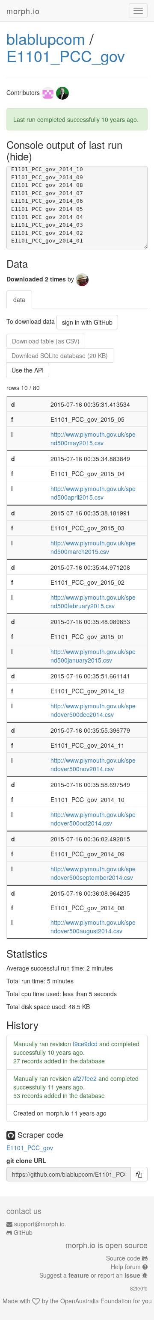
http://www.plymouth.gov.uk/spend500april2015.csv (93, 492)
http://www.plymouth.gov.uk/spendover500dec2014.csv (93, 710)
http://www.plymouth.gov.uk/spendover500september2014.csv (93, 873)
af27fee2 (85, 1078)
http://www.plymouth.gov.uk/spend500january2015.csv (93, 655)
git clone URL (26, 1160)
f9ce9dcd (85, 1043)
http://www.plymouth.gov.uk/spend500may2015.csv (93, 438)
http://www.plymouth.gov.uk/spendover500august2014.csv (93, 926)
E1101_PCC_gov (65, 55)
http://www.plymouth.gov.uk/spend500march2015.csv (93, 547)
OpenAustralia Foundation (95, 1300)
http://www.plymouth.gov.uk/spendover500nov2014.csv (93, 764)
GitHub (23, 1232)
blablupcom (45, 38)
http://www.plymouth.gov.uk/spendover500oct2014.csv (93, 818)
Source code (123, 1258)
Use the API (28, 370)
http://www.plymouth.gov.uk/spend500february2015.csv (93, 601)
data (19, 299)
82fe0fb (139, 1288)
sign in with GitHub (87, 322)
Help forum (126, 1266)
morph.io (23, 10)
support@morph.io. (40, 1223)
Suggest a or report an (89, 1275)
